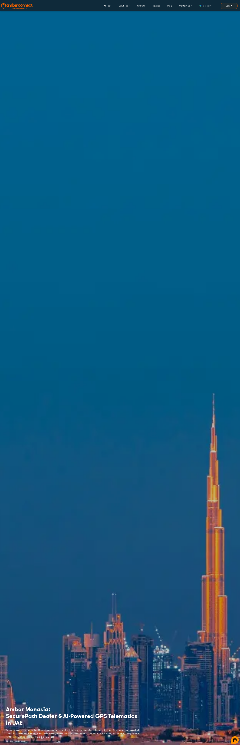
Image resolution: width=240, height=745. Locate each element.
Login (229, 6)
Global (207, 5)
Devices (156, 5)
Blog (169, 5)
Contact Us (185, 5)
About (107, 5)
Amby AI (141, 5)
